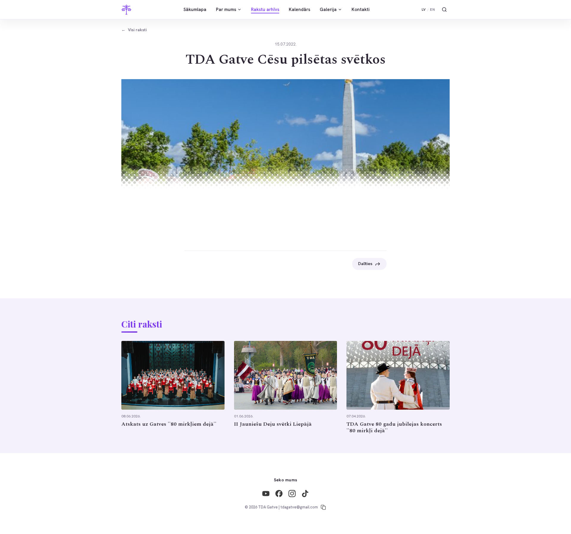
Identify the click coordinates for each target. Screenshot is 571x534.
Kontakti (361, 9)
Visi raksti (134, 29)
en (432, 9)
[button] (285, 150)
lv (424, 9)
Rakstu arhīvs (265, 9)
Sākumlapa (194, 9)
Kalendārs (299, 9)
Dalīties (365, 263)
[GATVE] (126, 9)
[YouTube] (266, 493)
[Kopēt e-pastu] (323, 507)
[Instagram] (292, 493)
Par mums (226, 9)
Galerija (328, 9)
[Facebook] (279, 493)
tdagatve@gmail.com (299, 507)
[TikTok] (305, 493)
